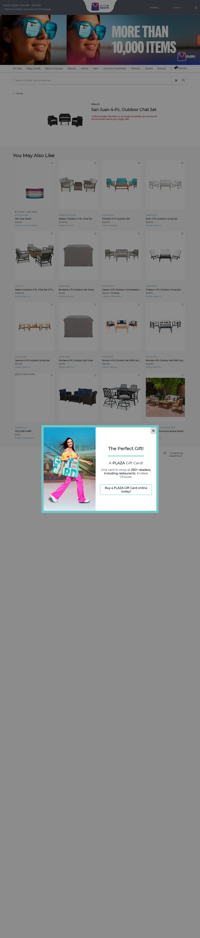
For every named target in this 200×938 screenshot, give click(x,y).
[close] (153, 430)
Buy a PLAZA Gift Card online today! (126, 489)
